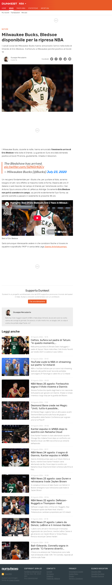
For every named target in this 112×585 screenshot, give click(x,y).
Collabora (50, 576)
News (11, 8)
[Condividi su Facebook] (56, 58)
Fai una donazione (37, 301)
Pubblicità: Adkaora (53, 579)
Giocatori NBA (96, 572)
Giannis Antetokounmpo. (55, 246)
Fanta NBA (21, 8)
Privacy (71, 576)
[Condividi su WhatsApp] (60, 58)
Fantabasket (15, 13)
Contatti (49, 572)
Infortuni (45, 8)
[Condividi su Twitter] (51, 58)
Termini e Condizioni (76, 579)
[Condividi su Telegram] (65, 59)
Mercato (24, 13)
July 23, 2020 (56, 172)
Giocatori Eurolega (97, 574)
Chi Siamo (50, 574)
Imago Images (14, 580)
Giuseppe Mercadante (18, 58)
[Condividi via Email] (69, 58)
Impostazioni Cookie (76, 572)
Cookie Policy (73, 574)
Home (4, 8)
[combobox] (22, 4)
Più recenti (5, 13)
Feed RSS (8, 574)
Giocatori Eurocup (97, 576)
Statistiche (33, 8)
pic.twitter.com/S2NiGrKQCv (24, 167)
